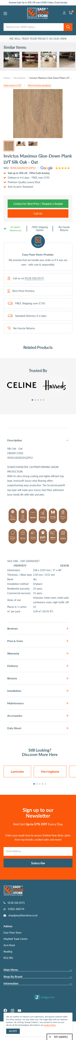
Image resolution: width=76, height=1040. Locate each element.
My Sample (61, 1036)
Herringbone (50, 771)
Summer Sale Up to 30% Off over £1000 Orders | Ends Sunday (38, 2)
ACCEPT (13, 1031)
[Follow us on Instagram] (12, 1010)
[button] (32, 400)
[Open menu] (5, 13)
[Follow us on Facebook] (5, 1010)
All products (20, 77)
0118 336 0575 (34, 278)
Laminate (17, 771)
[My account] (64, 13)
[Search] (68, 27)
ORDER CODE (15, 453)
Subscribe (38, 863)
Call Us (38, 213)
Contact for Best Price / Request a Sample (38, 203)
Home (7, 77)
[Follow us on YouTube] (19, 1010)
